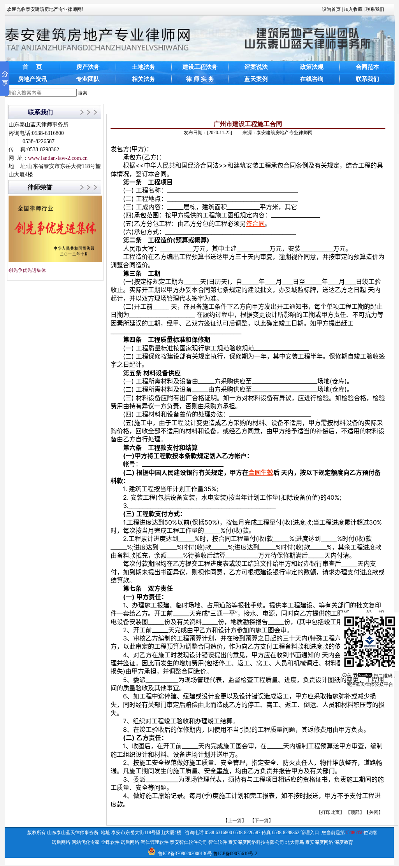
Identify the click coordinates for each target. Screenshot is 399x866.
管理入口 (310, 832)
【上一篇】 (234, 820)
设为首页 (331, 9)
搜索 (82, 93)
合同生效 (260, 472)
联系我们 (375, 9)
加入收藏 (353, 9)
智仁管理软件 (155, 842)
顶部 (355, 812)
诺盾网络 (61, 842)
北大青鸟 (294, 842)
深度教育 (343, 842)
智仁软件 (217, 842)
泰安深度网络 (319, 842)
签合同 (255, 223)
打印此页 (330, 812)
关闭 (373, 812)
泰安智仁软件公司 (188, 842)
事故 (222, 771)
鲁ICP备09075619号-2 (235, 853)
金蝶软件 (110, 842)
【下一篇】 (261, 820)
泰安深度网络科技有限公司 (256, 842)
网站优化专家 (86, 842)
